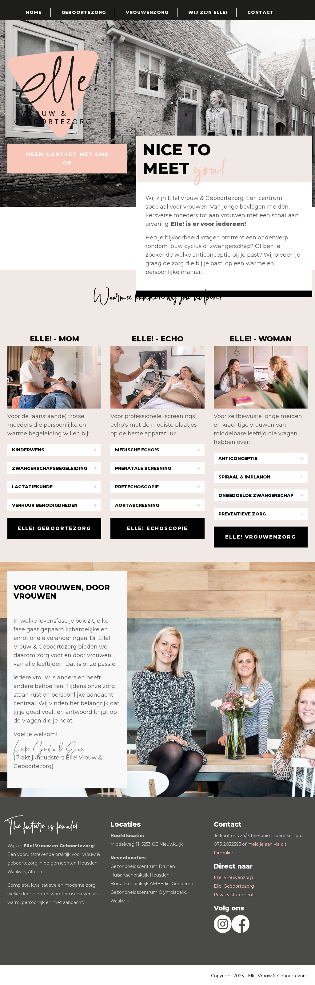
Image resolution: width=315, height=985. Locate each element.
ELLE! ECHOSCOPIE (157, 528)
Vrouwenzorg (147, 12)
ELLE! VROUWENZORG (260, 537)
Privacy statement (234, 894)
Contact (260, 12)
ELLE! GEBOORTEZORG (54, 528)
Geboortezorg (84, 12)
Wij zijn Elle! (207, 12)
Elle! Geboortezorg (234, 886)
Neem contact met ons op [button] (67, 158)
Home (34, 12)
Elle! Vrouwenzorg (233, 877)
